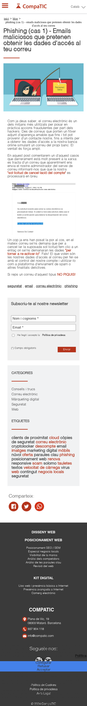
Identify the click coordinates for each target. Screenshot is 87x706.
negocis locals (51, 472)
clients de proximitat (30, 438)
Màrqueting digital (25, 399)
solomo (51, 463)
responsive (22, 463)
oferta (28, 455)
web (16, 472)
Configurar (43, 663)
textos (18, 468)
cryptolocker (23, 446)
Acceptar (43, 670)
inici (6, 18)
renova (54, 459)
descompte (46, 446)
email (29, 286)
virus (65, 468)
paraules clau (46, 455)
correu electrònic (49, 286)
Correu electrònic (25, 394)
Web (15, 409)
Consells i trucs (23, 389)
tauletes (65, 463)
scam (38, 463)
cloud (54, 438)
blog (15, 18)
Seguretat (19, 404)
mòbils (64, 450)
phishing (71, 286)
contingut (29, 472)
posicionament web (30, 459)
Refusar (44, 666)
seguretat (14, 286)
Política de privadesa (53, 335)
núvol (17, 455)
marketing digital (42, 450)
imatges (19, 450)
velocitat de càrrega (42, 468)
